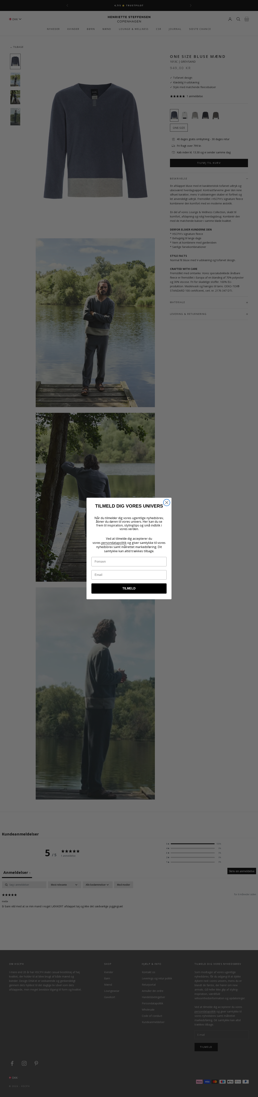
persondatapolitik (114, 543)
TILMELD (129, 588)
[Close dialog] (166, 502)
